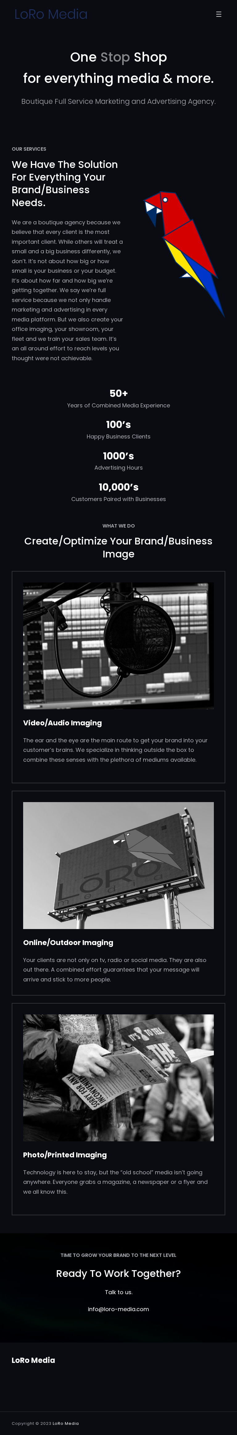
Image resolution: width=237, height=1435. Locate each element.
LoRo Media (33, 1360)
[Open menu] (218, 14)
